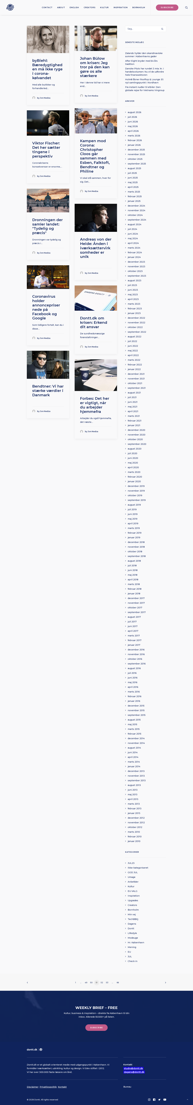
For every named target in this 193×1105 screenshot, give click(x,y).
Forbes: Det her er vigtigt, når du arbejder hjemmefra (94, 405)
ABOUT (61, 7)
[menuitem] (47, 7)
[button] (186, 7)
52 (102, 982)
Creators (89, 7)
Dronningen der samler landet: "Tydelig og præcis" (47, 226)
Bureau (127, 1086)
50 (91, 982)
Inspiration (121, 7)
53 (107, 982)
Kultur (104, 7)
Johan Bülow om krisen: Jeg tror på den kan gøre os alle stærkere (95, 67)
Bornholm (138, 7)
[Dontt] (9, 7)
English (74, 7)
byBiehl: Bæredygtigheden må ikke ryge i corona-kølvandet (47, 69)
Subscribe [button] (96, 1027)
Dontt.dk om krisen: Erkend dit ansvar (93, 322)
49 (86, 982)
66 (118, 982)
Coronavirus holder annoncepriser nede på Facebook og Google (46, 307)
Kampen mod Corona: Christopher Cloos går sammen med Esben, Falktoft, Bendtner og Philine (95, 156)
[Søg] (145, 29)
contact (47, 7)
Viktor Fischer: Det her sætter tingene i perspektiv (46, 149)
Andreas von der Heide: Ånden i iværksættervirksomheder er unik (95, 248)
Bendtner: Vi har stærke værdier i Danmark (48, 390)
